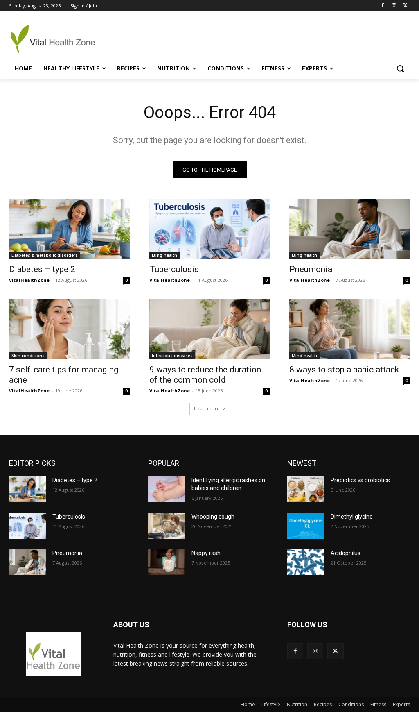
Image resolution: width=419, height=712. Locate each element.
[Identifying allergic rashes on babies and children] (166, 489)
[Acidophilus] (305, 562)
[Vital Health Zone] (57, 39)
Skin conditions (28, 355)
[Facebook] (382, 6)
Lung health (164, 255)
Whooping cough (212, 516)
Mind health (304, 355)
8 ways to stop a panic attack (344, 369)
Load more (207, 408)
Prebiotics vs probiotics (360, 480)
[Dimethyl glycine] (305, 526)
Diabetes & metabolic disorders (44, 255)
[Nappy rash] (166, 562)
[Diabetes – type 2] (69, 229)
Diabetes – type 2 (42, 269)
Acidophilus (345, 553)
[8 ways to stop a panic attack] (349, 329)
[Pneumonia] (349, 229)
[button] (400, 68)
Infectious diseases (172, 355)
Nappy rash (206, 553)
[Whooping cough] (166, 526)
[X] (405, 6)
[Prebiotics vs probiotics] (305, 489)
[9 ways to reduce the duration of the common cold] (209, 329)
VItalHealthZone (29, 280)
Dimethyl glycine (352, 516)
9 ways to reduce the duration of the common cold (205, 375)
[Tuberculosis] (209, 229)
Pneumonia (310, 269)
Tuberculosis (174, 269)
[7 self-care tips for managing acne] (69, 329)
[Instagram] (394, 6)
